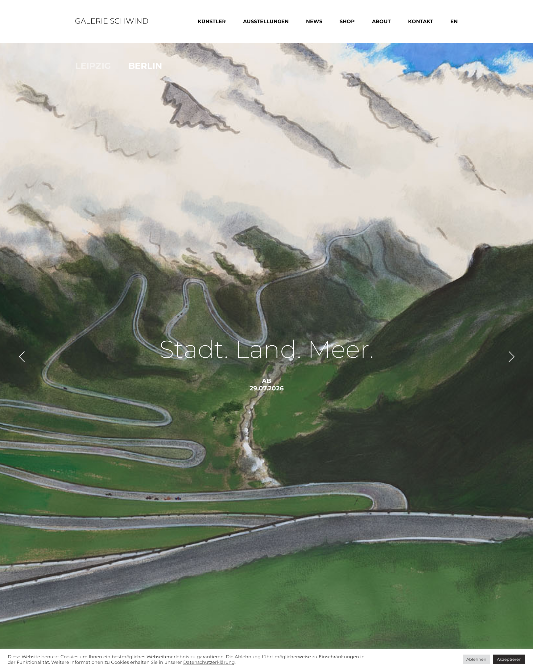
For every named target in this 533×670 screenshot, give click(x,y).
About (381, 21)
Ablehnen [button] (476, 659)
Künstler (212, 21)
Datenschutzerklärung (209, 662)
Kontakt (420, 21)
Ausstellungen (266, 21)
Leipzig (93, 65)
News (314, 21)
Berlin (145, 65)
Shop (347, 21)
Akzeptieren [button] (509, 659)
